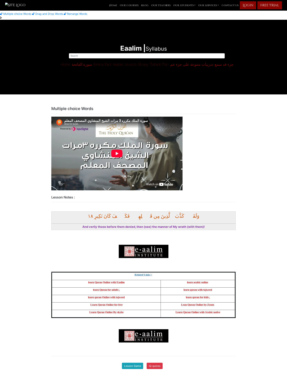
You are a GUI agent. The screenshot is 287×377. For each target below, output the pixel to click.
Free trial (269, 5)
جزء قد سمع (224, 64)
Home (113, 5)
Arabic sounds (125, 64)
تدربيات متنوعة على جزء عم (191, 64)
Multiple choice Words (17, 13)
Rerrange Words (76, 13)
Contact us (230, 5)
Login (248, 5)
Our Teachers (161, 5)
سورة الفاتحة (82, 64)
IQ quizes (154, 366)
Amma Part (102, 64)
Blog (144, 5)
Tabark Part (159, 64)
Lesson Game (132, 366)
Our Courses (129, 5)
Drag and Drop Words (49, 13)
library (143, 64)
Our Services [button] (207, 5)
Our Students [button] (183, 5)
